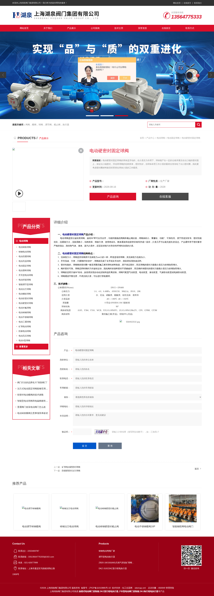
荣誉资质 (142, 28)
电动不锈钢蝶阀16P (145, 526)
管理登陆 (170, 588)
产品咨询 (113, 196)
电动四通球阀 (25, 256)
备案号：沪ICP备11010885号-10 (96, 588)
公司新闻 (95, 28)
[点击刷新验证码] (101, 431)
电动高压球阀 (25, 336)
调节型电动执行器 (107, 557)
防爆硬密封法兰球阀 (71, 470)
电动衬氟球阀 (25, 308)
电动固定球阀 (173, 138)
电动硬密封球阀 (26, 303)
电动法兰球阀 (25, 289)
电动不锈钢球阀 (26, 317)
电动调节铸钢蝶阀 (31, 526)
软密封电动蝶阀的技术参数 (30, 394)
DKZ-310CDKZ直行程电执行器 (113, 568)
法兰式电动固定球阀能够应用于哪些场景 (32, 388)
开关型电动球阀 (26, 275)
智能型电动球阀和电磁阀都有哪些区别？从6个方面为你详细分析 (32, 401)
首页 (142, 138)
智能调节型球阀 (26, 284)
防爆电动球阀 (25, 331)
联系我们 (198, 3)
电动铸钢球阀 (25, 312)
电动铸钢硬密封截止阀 (107, 526)
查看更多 (23, 346)
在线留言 (187, 3)
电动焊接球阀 (25, 280)
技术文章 (118, 28)
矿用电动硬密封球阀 (71, 467)
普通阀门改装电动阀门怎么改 (31, 407)
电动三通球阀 (25, 322)
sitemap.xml (140, 588)
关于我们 (48, 28)
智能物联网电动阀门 (182, 526)
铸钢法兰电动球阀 (69, 526)
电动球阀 (161, 138)
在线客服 (165, 196)
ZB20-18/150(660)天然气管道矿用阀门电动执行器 (117, 562)
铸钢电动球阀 (25, 252)
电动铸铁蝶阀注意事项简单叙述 (32, 413)
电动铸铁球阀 (25, 247)
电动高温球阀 (25, 261)
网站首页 (177, 3)
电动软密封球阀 (26, 298)
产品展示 (71, 28)
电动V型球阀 (24, 340)
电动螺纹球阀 (25, 294)
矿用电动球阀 (25, 326)
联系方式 (189, 28)
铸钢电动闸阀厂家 (107, 551)
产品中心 (150, 138)
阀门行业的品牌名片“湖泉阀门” (32, 382)
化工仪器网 (127, 588)
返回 (197, 469)
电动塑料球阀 (25, 270)
